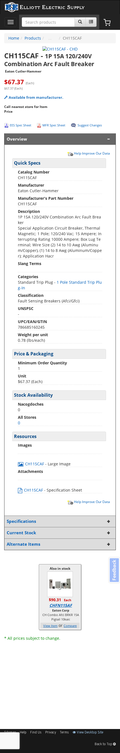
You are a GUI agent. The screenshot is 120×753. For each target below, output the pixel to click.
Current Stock (21, 532)
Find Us (36, 732)
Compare (70, 626)
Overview (17, 139)
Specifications (21, 521)
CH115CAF (34, 463)
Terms (64, 732)
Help (23, 732)
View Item (50, 626)
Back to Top (104, 744)
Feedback (114, 570)
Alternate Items (23, 544)
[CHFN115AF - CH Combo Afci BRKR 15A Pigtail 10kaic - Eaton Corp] (60, 584)
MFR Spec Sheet (53, 125)
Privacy (50, 732)
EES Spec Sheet (20, 125)
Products (33, 38)
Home (13, 38)
